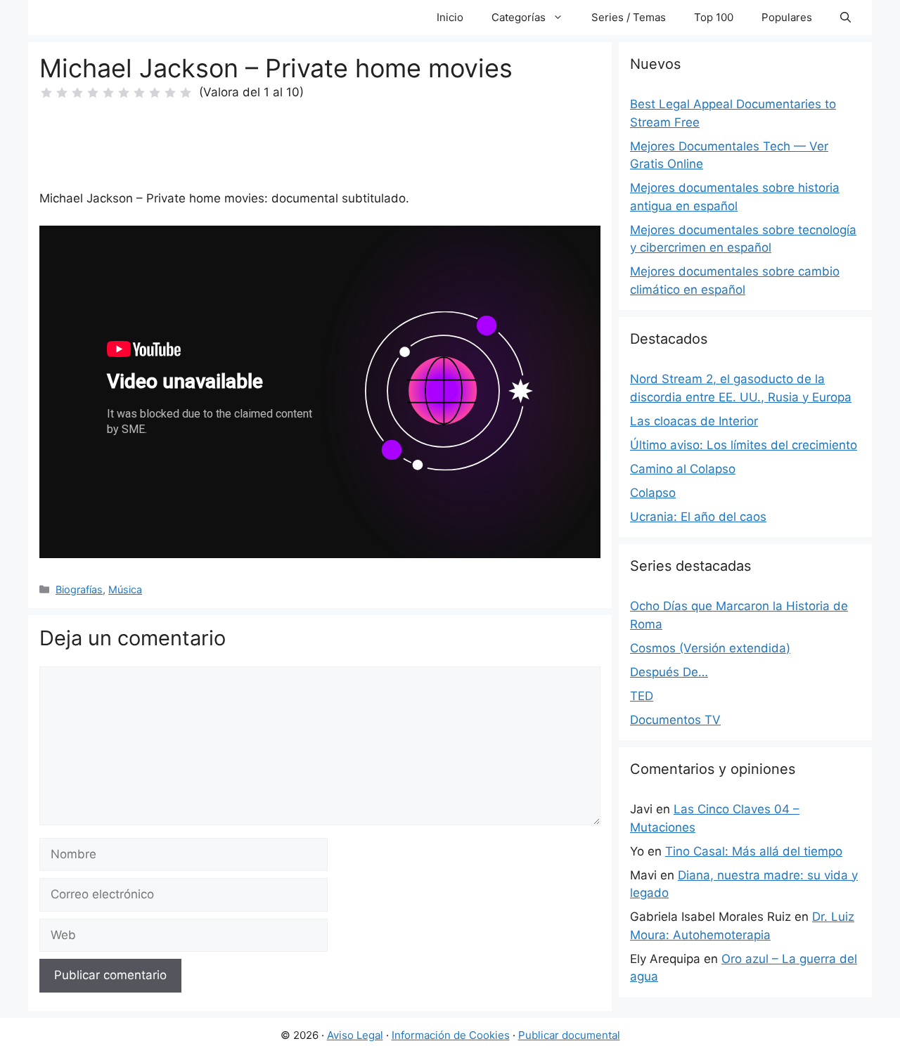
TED (641, 696)
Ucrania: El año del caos (698, 517)
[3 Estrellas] (77, 93)
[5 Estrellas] (108, 93)
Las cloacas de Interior (694, 421)
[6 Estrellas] (124, 93)
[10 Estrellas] (186, 93)
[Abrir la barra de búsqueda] (845, 17)
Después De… (669, 672)
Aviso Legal (355, 1035)
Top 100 (713, 17)
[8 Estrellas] (155, 93)
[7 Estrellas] (139, 93)
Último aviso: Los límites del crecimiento (743, 445)
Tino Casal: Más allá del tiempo (753, 851)
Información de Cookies (451, 1035)
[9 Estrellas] (170, 93)
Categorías (518, 17)
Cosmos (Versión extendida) (710, 648)
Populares (786, 17)
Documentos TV (675, 720)
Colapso (653, 493)
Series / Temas (628, 17)
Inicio (450, 17)
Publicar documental (569, 1035)
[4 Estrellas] (93, 93)
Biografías (79, 589)
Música (125, 589)
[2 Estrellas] (62, 93)
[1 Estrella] (46, 93)
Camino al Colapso (682, 469)
